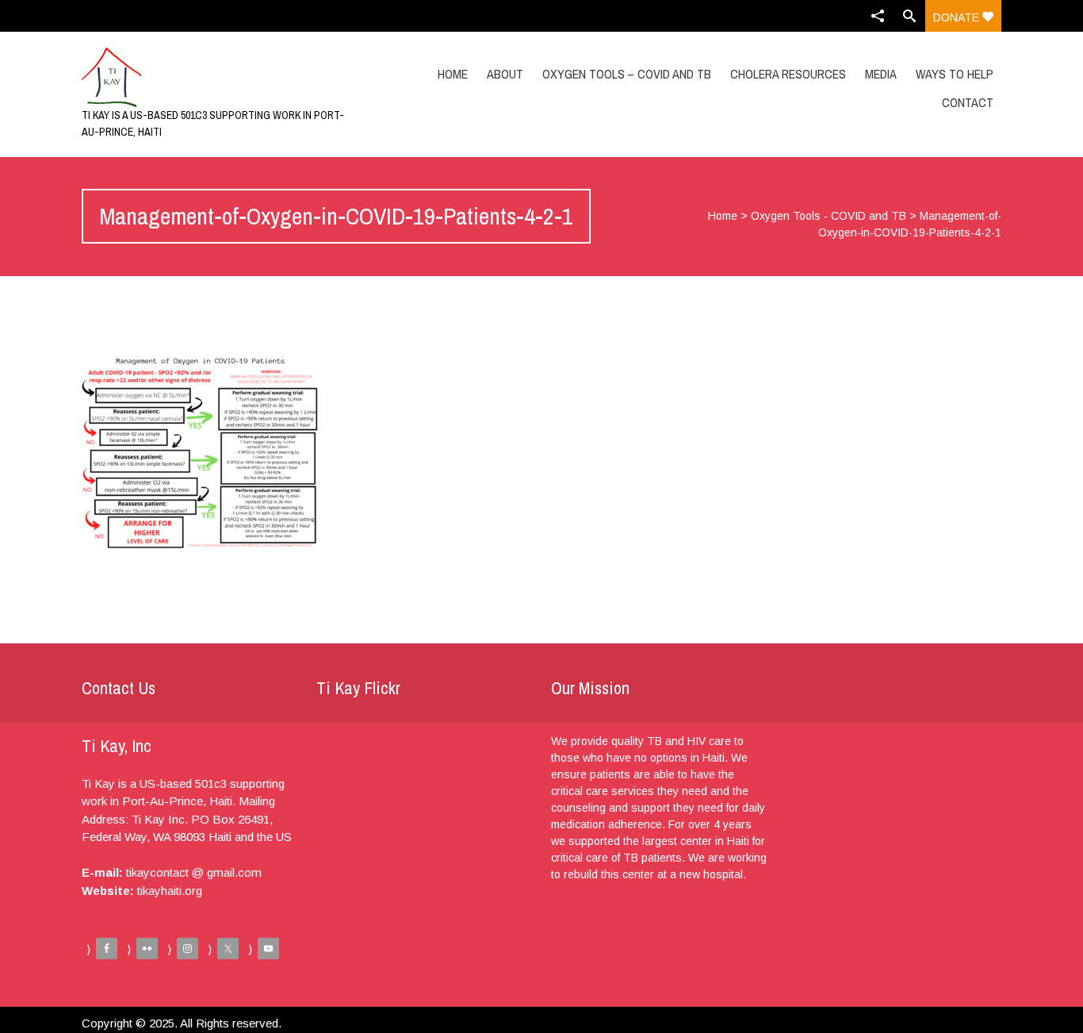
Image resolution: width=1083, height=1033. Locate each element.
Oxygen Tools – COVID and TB (626, 74)
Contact (967, 102)
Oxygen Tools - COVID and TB (828, 215)
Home (453, 74)
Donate (957, 17)
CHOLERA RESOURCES (788, 74)
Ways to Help (954, 74)
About (505, 74)
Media (881, 74)
